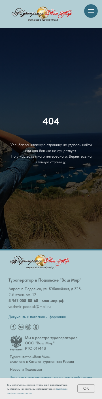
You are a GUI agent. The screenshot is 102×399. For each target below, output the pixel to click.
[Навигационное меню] (91, 11)
